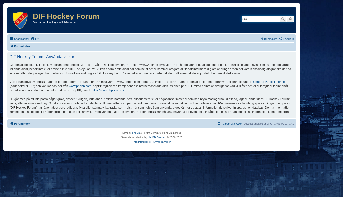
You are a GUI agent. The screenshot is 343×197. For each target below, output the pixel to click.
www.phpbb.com (80, 86)
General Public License (269, 82)
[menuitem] (36, 39)
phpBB (136, 132)
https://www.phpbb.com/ (108, 90)
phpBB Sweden (157, 137)
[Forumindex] (20, 20)
